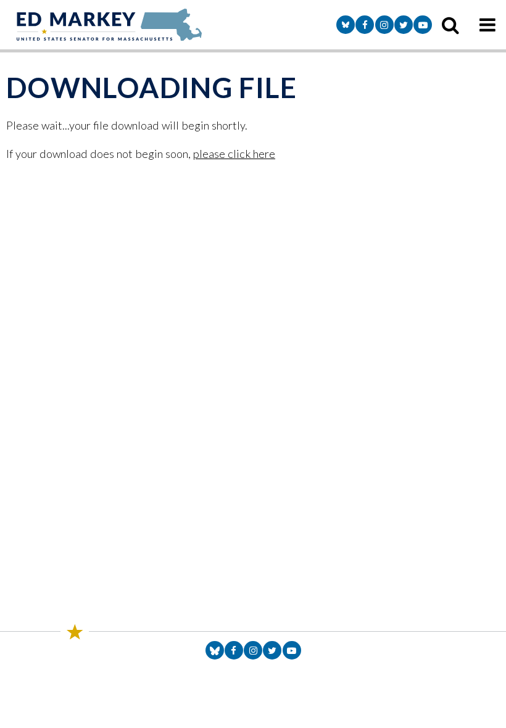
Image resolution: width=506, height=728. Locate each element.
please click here (234, 153)
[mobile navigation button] (487, 24)
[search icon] (450, 24)
